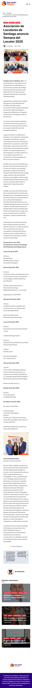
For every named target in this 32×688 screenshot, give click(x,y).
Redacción (20, 571)
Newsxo (11, 685)
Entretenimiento (17, 615)
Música (24, 615)
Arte (5, 615)
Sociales (17, 22)
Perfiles (5, 22)
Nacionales (14, 592)
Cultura (10, 615)
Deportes (6, 638)
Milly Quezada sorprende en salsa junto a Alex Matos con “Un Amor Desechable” (15, 620)
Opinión (20, 592)
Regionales (11, 22)
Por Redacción (9, 46)
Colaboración (7, 592)
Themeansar (19, 685)
